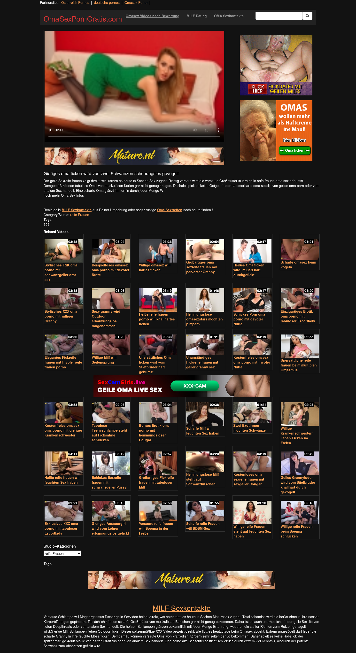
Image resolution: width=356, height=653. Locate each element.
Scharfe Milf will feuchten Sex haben (202, 430)
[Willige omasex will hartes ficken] (158, 249)
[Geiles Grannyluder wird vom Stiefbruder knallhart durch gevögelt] (300, 461)
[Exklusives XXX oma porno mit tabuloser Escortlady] (64, 508)
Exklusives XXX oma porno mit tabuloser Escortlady (61, 528)
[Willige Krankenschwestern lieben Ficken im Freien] (300, 412)
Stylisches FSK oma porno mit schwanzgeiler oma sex (61, 272)
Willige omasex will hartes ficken (154, 267)
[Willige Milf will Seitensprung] (111, 342)
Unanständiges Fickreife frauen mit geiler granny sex (202, 362)
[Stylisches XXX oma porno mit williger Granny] (64, 296)
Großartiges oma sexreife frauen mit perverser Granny (201, 267)
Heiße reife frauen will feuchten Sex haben (62, 480)
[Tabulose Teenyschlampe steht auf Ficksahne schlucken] (111, 410)
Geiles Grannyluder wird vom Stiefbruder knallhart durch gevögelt (298, 484)
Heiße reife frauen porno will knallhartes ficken (157, 319)
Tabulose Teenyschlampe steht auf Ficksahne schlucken (109, 432)
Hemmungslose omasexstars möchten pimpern (204, 319)
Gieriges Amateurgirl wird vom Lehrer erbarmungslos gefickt (110, 528)
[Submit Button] (307, 16)
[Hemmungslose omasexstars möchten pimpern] (205, 298)
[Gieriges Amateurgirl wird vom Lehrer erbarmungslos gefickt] (111, 508)
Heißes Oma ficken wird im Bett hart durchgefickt (248, 270)
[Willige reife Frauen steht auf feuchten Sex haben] (252, 510)
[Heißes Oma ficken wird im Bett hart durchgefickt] (252, 249)
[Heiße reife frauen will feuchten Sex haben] (64, 461)
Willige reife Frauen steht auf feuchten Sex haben (252, 531)
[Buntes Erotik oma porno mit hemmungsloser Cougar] (158, 410)
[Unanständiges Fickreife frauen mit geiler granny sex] (205, 342)
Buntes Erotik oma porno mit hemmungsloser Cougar (154, 432)
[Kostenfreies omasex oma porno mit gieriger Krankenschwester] (64, 410)
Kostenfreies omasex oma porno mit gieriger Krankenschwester (63, 430)
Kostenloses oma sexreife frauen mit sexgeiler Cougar (248, 479)
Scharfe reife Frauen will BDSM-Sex (203, 526)
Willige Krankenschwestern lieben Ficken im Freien (297, 435)
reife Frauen (79, 214)
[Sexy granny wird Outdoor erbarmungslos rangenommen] (111, 296)
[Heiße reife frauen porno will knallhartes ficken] (158, 298)
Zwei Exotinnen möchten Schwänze (249, 428)
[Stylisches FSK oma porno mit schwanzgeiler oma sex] (64, 249)
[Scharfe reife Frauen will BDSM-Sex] (205, 508)
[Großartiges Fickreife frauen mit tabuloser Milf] (158, 461)
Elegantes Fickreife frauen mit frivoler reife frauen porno (63, 362)
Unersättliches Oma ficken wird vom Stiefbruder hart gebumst (155, 364)
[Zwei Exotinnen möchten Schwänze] (252, 410)
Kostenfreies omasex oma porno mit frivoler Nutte (251, 362)
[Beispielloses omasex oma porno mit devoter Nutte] (111, 249)
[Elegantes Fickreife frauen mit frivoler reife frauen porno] (64, 342)
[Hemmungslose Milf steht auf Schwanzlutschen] (205, 459)
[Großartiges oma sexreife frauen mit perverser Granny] (205, 247)
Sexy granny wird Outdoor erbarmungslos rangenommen (106, 318)
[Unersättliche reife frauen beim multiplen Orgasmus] (300, 344)
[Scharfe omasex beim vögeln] (300, 247)
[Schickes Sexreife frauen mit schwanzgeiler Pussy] (111, 461)
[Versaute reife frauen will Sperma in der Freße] (158, 508)
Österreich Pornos (75, 2)
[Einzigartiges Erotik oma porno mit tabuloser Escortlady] (300, 296)
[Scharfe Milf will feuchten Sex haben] (205, 412)
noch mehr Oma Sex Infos (64, 195)
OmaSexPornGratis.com (83, 18)
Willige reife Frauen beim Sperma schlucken (297, 531)
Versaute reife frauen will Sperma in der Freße (156, 528)
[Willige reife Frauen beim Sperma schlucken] (300, 510)
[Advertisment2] (276, 130)
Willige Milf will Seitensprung (104, 360)
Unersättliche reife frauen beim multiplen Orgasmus (299, 365)
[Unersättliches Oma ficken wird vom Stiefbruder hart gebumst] (158, 342)
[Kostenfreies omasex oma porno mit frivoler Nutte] (252, 342)
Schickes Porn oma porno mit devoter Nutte (249, 319)
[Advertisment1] (276, 65)
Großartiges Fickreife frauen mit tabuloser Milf (156, 482)
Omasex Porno (135, 2)
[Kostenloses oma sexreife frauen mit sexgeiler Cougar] (252, 459)
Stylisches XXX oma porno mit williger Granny (61, 316)
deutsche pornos (107, 2)
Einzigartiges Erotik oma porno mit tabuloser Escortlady (298, 316)
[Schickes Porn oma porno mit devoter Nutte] (252, 298)
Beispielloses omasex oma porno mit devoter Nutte (110, 270)
